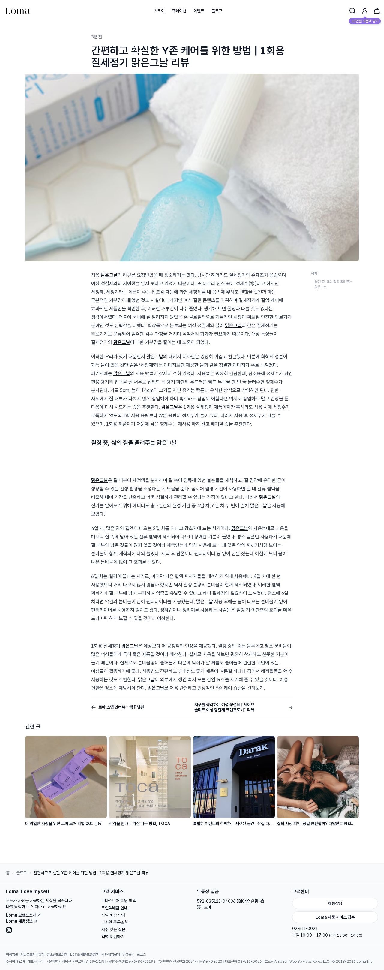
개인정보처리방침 (32, 954)
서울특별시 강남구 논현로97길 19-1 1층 (75, 961)
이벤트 (199, 10)
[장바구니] (377, 11)
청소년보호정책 (57, 954)
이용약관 (12, 954)
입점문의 (128, 954)
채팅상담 (335, 903)
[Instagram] (49, 930)
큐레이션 (179, 10)
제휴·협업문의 (110, 954)
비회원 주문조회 (114, 922)
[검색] (352, 11)
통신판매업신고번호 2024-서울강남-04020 (190, 961)
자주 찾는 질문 (113, 929)
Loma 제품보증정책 (84, 954)
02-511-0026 (305, 928)
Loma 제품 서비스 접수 (335, 917)
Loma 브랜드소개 (21, 915)
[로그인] (365, 11)
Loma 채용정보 (19, 921)
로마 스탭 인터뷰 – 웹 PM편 (121, 707)
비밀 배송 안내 (113, 915)
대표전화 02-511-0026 (243, 961)
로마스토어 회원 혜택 (118, 900)
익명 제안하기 (112, 936)
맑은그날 (109, 275)
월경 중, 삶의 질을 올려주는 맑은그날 (333, 284)
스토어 (159, 10)
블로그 (217, 10)
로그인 (141, 954)
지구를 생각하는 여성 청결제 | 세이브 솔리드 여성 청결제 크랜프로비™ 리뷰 (224, 707)
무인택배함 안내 (114, 907)
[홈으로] (18, 11)
